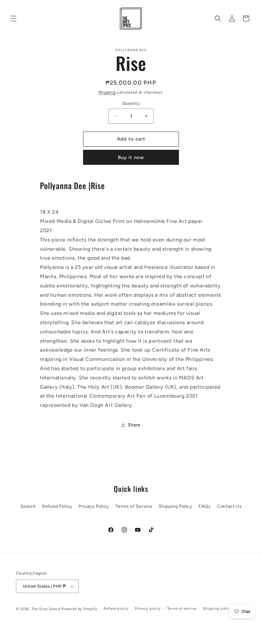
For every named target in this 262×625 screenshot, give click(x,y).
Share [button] (134, 425)
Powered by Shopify (79, 609)
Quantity (131, 103)
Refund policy (116, 608)
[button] (13, 18)
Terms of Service (133, 506)
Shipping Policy (175, 506)
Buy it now (131, 157)
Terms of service (181, 608)
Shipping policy (217, 608)
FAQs (204, 506)
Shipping (107, 92)
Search (28, 506)
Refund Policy (57, 506)
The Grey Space (46, 609)
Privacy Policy (94, 506)
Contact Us (229, 506)
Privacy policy (148, 608)
